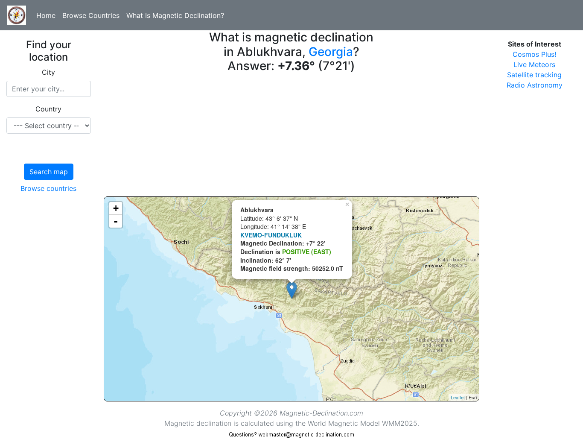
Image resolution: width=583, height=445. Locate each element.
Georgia (331, 51)
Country (48, 109)
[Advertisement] (292, 136)
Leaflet (458, 397)
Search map (48, 171)
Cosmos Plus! (534, 54)
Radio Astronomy (535, 85)
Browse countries (48, 188)
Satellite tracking (534, 74)
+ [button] (116, 208)
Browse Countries (91, 15)
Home (45, 15)
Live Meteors (534, 64)
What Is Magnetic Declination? (175, 15)
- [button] (116, 221)
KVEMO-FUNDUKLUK (271, 235)
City (48, 72)
